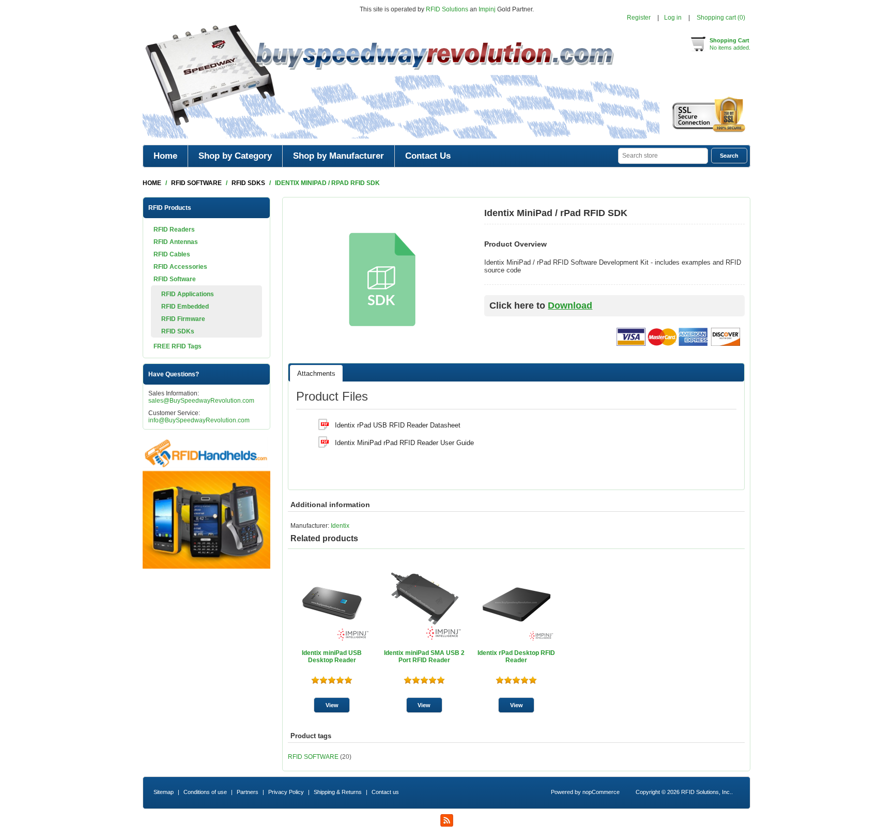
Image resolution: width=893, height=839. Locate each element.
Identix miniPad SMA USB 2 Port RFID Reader (424, 656)
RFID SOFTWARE (313, 756)
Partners (247, 792)
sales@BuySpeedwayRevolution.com (201, 400)
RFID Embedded (185, 306)
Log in (673, 17)
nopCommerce (601, 792)
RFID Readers (174, 229)
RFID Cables (171, 254)
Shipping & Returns (338, 792)
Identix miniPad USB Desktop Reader (332, 656)
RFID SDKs (177, 331)
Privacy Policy (286, 792)
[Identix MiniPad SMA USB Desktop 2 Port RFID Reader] (424, 603)
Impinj (487, 9)
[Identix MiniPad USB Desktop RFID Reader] (331, 603)
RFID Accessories (180, 266)
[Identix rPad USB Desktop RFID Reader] (516, 603)
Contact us (385, 792)
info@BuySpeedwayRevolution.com (199, 420)
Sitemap (163, 792)
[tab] (316, 373)
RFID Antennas (175, 242)
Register (639, 17)
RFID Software (174, 279)
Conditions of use (205, 792)
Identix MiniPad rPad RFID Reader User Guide (404, 443)
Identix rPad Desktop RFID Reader (516, 656)
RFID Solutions (447, 9)
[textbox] (663, 156)
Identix (340, 525)
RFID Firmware (183, 319)
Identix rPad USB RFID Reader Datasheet (397, 425)
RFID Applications (187, 294)
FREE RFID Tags (177, 346)
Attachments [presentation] (316, 373)
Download (570, 305)
